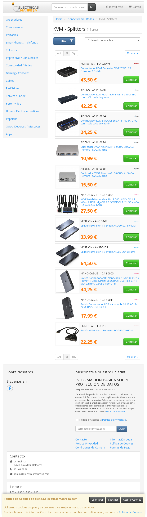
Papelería (11, 119)
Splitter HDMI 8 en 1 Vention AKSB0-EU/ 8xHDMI (108, 251)
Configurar (97, 499)
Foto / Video (13, 103)
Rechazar (113, 499)
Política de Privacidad (115, 411)
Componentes (15, 27)
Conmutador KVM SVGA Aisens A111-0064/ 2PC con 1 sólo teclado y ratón (109, 122)
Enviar (121, 428)
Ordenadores (14, 19)
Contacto (81, 439)
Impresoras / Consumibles (22, 58)
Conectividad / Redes (19, 65)
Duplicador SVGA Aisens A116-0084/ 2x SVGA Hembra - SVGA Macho (107, 148)
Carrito (136, 7)
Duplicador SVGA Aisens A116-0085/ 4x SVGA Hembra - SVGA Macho (107, 174)
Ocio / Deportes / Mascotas (23, 126)
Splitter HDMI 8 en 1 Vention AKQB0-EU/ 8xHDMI (108, 225)
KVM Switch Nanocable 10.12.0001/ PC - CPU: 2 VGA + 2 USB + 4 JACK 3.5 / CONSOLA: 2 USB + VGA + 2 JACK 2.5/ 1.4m (110, 202)
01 (66, 53)
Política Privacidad (86, 443)
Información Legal (121, 439)
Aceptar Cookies (132, 499)
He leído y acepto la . (103, 419)
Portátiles (12, 35)
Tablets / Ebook (15, 96)
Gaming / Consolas (17, 73)
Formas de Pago (120, 447)
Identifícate (115, 7)
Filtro (63, 41)
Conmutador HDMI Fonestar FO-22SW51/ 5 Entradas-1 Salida (106, 69)
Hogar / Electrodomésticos (22, 111)
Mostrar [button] (131, 53)
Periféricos (12, 88)
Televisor (11, 50)
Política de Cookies (130, 512)
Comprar (131, 79)
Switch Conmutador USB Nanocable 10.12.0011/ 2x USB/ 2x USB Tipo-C (109, 305)
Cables (10, 80)
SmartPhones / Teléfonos (22, 42)
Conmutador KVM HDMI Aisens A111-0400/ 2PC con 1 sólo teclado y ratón (108, 96)
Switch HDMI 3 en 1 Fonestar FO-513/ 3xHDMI (107, 330)
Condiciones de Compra (90, 447)
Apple (9, 134)
